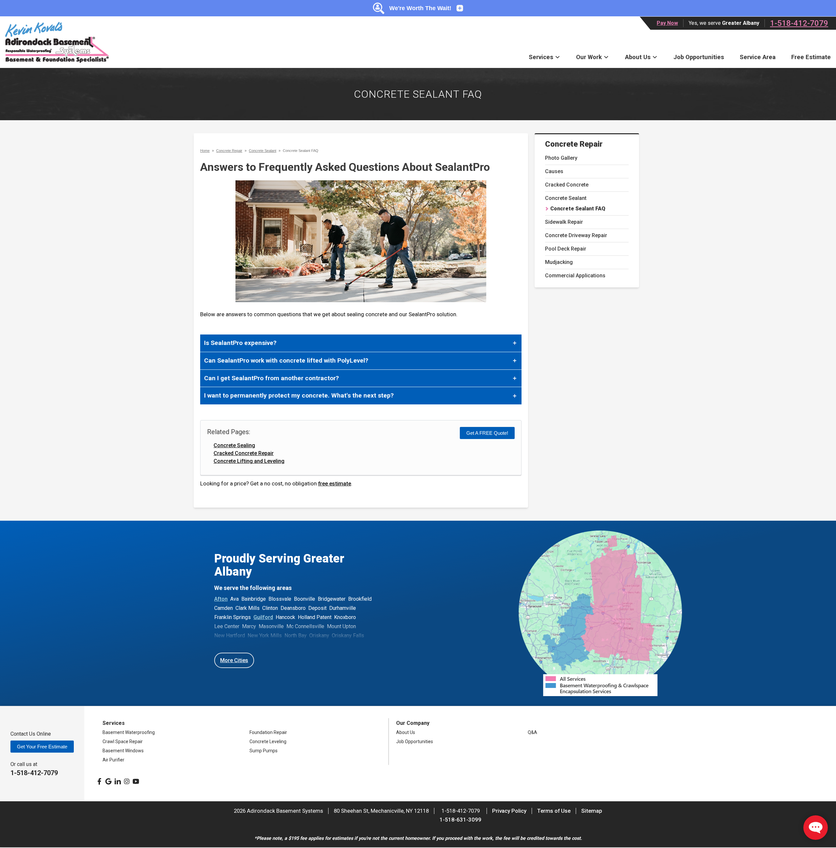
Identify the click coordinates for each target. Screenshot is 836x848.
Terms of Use (554, 810)
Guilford (263, 617)
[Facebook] (99, 781)
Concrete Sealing (234, 445)
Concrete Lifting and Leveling (249, 461)
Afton (221, 599)
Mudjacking (559, 262)
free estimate (334, 483)
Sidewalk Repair (564, 222)
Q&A (532, 732)
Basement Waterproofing (129, 732)
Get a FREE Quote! (487, 433)
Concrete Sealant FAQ (577, 208)
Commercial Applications (575, 275)
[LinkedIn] (117, 781)
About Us (638, 57)
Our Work (589, 57)
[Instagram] (127, 781)
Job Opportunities (698, 57)
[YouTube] (136, 781)
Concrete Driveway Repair (576, 235)
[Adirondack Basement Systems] (57, 42)
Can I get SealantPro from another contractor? (271, 378)
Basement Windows (123, 750)
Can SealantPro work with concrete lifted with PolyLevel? (286, 360)
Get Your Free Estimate (42, 746)
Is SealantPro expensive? (240, 343)
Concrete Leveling (267, 741)
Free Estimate (811, 57)
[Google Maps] (108, 781)
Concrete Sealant (566, 198)
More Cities (234, 660)
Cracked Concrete (566, 185)
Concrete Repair (574, 144)
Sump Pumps (263, 750)
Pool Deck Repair (565, 249)
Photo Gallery (561, 158)
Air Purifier (113, 759)
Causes (554, 171)
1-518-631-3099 (460, 819)
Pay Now (667, 23)
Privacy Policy (509, 810)
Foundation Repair (268, 732)
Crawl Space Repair (123, 741)
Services (541, 57)
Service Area (758, 57)
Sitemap (591, 810)
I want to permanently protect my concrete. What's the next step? (299, 395)
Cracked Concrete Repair (244, 453)
